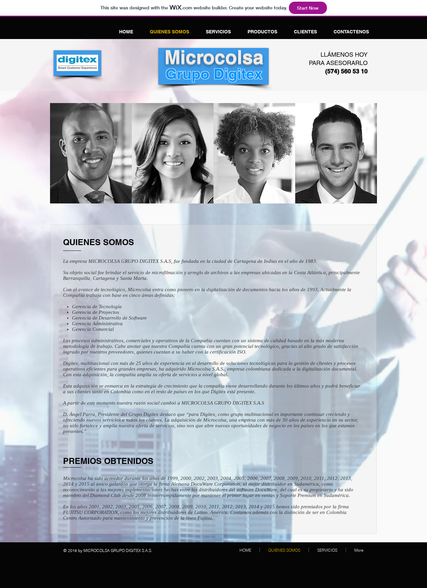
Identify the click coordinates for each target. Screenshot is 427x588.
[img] (91, 153)
